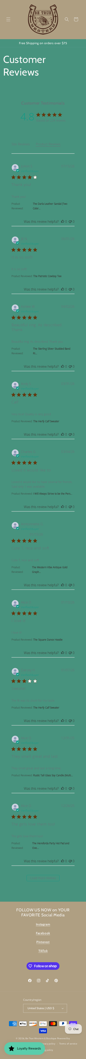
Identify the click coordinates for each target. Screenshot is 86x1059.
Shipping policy (45, 1049)
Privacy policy (48, 1043)
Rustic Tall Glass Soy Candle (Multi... (53, 775)
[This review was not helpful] (70, 221)
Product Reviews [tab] (48, 144)
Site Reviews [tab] (20, 144)
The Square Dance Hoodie (48, 639)
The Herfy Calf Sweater (46, 421)
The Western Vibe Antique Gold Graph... (49, 569)
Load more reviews (43, 878)
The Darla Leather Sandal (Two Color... (50, 206)
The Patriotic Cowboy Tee (47, 276)
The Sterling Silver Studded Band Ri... (51, 351)
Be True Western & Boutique (41, 1038)
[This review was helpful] (62, 221)
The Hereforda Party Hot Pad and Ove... (50, 845)
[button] (8, 19)
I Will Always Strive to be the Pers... (52, 493)
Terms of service (68, 1043)
